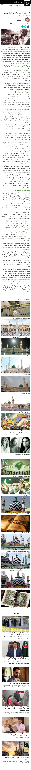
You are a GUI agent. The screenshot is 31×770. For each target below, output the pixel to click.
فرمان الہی (19, 1)
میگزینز (27, 24)
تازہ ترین (21, 5)
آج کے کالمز (10, 5)
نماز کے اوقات (13, 1)
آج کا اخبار (16, 5)
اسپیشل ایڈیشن (21, 24)
